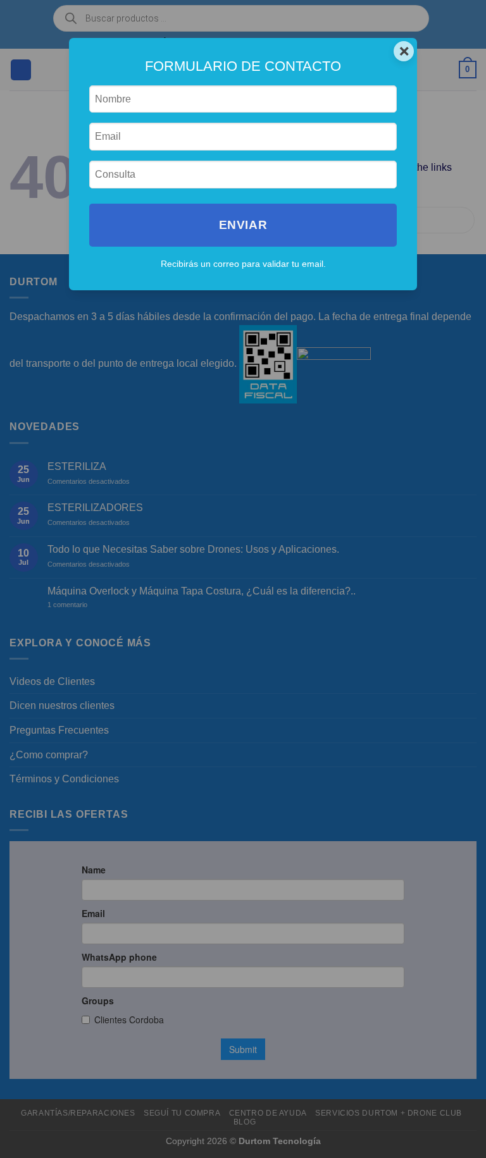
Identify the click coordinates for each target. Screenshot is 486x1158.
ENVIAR (243, 224)
